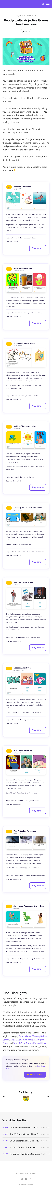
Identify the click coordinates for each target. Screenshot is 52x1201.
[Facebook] (26, 1179)
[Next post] (47, 1096)
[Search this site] (43, 4)
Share (24, 32)
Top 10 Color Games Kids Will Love (30, 1043)
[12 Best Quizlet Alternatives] (26, 1147)
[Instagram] (30, 1179)
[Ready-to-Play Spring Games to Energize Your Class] (26, 1154)
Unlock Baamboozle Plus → (35, 1075)
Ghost (30, 1184)
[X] (22, 1179)
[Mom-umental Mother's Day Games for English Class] (26, 1127)
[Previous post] (4, 1096)
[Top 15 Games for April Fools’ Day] (26, 1134)
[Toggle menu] (48, 4)
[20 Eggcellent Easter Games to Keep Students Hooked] (26, 1141)
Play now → (38, 248)
